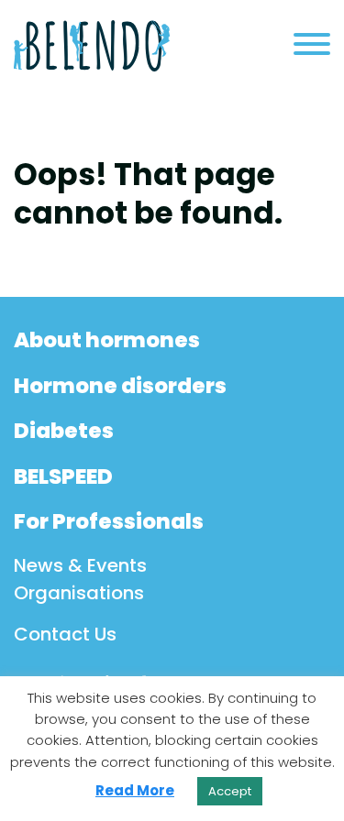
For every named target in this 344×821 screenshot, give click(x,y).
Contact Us (65, 634)
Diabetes (64, 430)
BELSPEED (63, 476)
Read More (134, 790)
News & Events (80, 565)
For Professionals (109, 521)
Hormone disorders (120, 385)
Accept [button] (229, 791)
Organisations (79, 593)
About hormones (107, 340)
